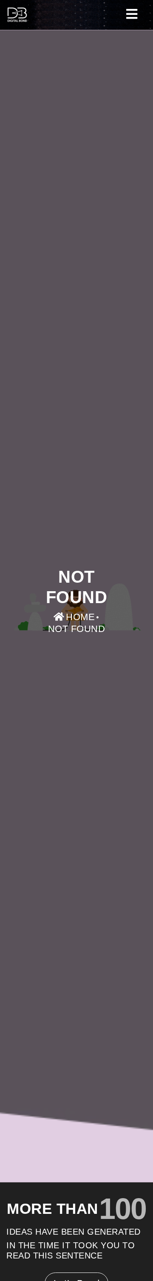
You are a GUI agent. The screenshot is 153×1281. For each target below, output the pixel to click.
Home (80, 617)
